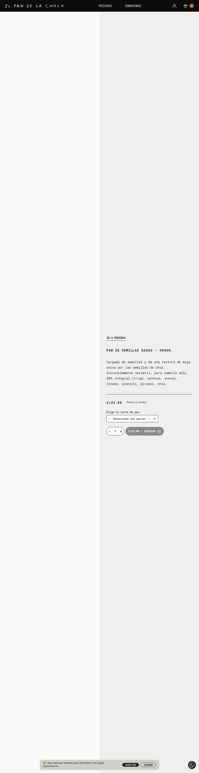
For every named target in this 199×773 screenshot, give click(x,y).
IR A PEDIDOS (116, 338)
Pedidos (105, 6)
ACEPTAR (130, 764)
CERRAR (148, 764)
